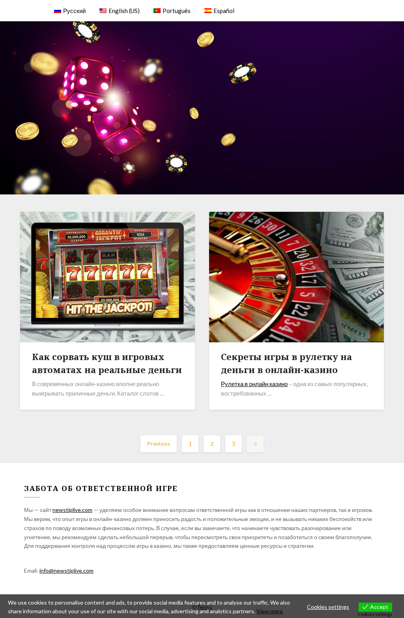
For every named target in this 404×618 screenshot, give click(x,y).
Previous (158, 443)
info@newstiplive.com (66, 570)
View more (269, 611)
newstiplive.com (72, 509)
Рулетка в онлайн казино (254, 383)
